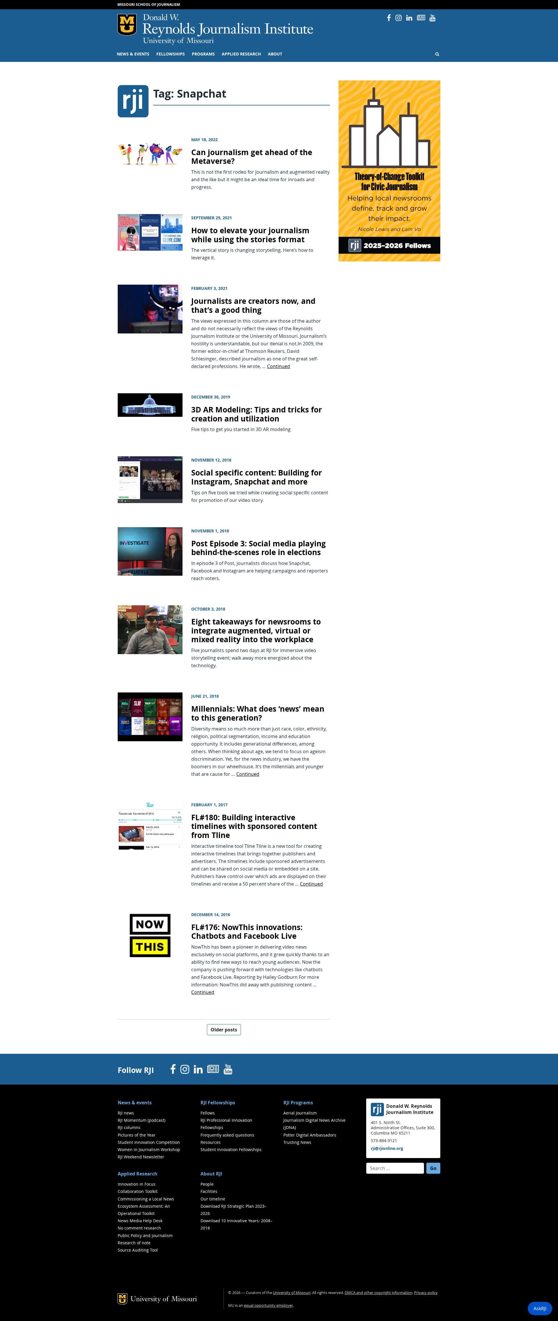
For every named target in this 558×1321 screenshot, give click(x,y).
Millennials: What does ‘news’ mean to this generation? (257, 713)
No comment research (139, 1228)
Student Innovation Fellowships (231, 1149)
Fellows (208, 1113)
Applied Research (241, 54)
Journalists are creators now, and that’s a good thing (253, 305)
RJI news (126, 1113)
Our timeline (213, 1199)
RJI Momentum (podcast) (141, 1120)
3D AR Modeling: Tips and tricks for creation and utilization (256, 414)
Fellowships (170, 54)
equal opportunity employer (268, 1305)
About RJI (211, 1174)
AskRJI (540, 1308)
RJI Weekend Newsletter (141, 1157)
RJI (228, 25)
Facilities (209, 1191)
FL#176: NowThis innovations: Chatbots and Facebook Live (247, 931)
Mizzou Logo (127, 24)
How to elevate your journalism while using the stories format (250, 235)
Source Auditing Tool (138, 1250)
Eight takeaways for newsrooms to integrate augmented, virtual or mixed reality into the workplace (256, 631)
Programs (203, 54)
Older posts (224, 1029)
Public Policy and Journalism (145, 1235)
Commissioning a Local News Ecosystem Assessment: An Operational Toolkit (146, 1206)
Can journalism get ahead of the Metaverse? (251, 156)
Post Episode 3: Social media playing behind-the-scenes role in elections (258, 548)
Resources (211, 1142)
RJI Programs (298, 1102)
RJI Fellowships (218, 1102)
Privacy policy (426, 1292)
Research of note (134, 1242)
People (207, 1184)
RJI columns (129, 1127)
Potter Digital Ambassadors (309, 1135)
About (275, 54)
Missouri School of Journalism (148, 4)
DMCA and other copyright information (378, 1292)
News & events (133, 54)
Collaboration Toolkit (138, 1191)
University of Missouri (178, 41)
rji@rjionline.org (387, 1148)
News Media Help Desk (140, 1220)
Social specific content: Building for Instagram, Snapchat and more (256, 477)
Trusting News (297, 1142)
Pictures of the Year (136, 1135)
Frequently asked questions (227, 1135)
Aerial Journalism (300, 1113)
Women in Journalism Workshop (149, 1149)
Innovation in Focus (136, 1184)
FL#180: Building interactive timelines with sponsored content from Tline (254, 826)
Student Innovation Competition (149, 1142)
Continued (278, 366)
